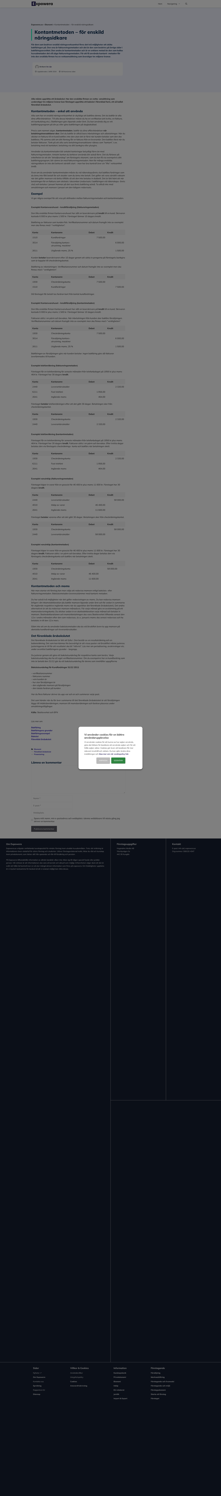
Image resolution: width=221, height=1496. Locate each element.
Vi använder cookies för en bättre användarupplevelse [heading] (104, 736)
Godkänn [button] (118, 760)
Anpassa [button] (103, 760)
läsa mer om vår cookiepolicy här (114, 754)
